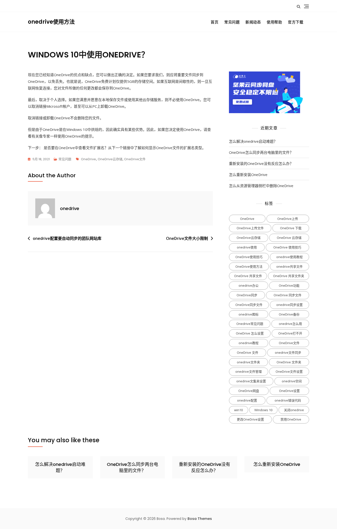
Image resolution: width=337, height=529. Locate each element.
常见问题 (232, 21)
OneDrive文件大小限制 (187, 238)
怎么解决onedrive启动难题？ (253, 141)
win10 (238, 410)
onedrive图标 (249, 314)
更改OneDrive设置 (250, 419)
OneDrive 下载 (290, 228)
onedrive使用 (247, 247)
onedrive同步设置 (289, 304)
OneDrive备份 (289, 314)
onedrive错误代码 (288, 400)
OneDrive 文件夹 (289, 362)
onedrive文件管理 (248, 371)
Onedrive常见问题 (249, 323)
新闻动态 (253, 21)
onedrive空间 (292, 381)
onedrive (69, 208)
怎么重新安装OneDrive (248, 174)
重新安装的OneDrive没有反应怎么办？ (261, 163)
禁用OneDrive (291, 419)
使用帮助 (274, 21)
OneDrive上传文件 (250, 228)
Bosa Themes (199, 518)
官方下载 (295, 21)
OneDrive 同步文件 (287, 295)
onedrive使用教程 (289, 257)
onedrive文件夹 (248, 362)
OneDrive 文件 (247, 352)
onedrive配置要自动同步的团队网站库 (67, 238)
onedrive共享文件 (289, 266)
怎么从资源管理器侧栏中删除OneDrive (261, 185)
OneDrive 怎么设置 (250, 333)
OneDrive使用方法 (248, 266)
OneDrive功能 (289, 285)
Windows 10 (263, 410)
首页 (214, 21)
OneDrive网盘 (248, 390)
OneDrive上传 (287, 218)
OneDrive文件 (135, 159)
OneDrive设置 (289, 390)
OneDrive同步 (247, 295)
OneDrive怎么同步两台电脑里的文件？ (261, 152)
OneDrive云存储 (110, 159)
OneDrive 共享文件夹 (288, 276)
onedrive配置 (247, 400)
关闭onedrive (294, 410)
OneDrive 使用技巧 (287, 247)
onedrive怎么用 (290, 323)
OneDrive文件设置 (289, 371)
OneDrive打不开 (290, 333)
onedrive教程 (249, 343)
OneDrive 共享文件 (248, 276)
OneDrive (88, 159)
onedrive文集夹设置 (251, 381)
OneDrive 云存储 (289, 237)
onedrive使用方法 (51, 22)
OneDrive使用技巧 (248, 257)
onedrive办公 (249, 285)
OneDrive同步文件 (248, 304)
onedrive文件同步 (288, 352)
